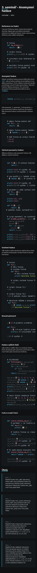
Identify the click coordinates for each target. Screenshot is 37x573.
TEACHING (5, 15)
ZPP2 (12, 15)
